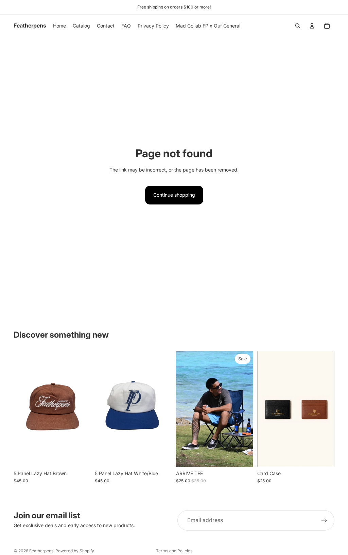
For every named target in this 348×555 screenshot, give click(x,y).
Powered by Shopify (74, 550)
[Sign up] (324, 520)
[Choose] (243, 456)
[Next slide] (83, 409)
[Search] (297, 25)
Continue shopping (174, 195)
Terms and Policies (174, 550)
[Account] (311, 25)
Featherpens (41, 550)
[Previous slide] (21, 409)
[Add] (80, 456)
